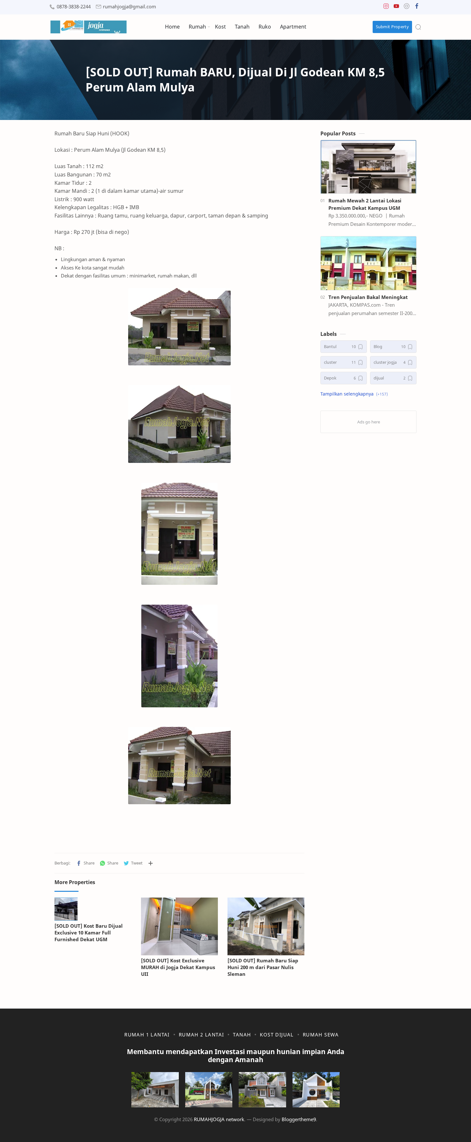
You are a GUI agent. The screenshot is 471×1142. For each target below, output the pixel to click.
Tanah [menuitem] (242, 26)
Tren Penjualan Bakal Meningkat (368, 297)
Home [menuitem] (172, 26)
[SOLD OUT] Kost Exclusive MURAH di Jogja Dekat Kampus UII (178, 967)
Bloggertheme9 (299, 1119)
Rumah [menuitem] (197, 26)
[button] (386, 7)
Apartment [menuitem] (293, 26)
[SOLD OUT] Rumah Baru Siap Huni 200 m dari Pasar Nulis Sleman (262, 967)
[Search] (418, 27)
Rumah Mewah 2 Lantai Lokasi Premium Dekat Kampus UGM (364, 204)
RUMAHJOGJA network (219, 1119)
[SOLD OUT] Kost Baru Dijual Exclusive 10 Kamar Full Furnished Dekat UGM (88, 932)
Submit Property (392, 27)
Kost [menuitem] (220, 26)
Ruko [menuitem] (265, 26)
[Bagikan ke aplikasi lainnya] (150, 863)
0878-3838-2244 (74, 7)
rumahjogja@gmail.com (129, 7)
